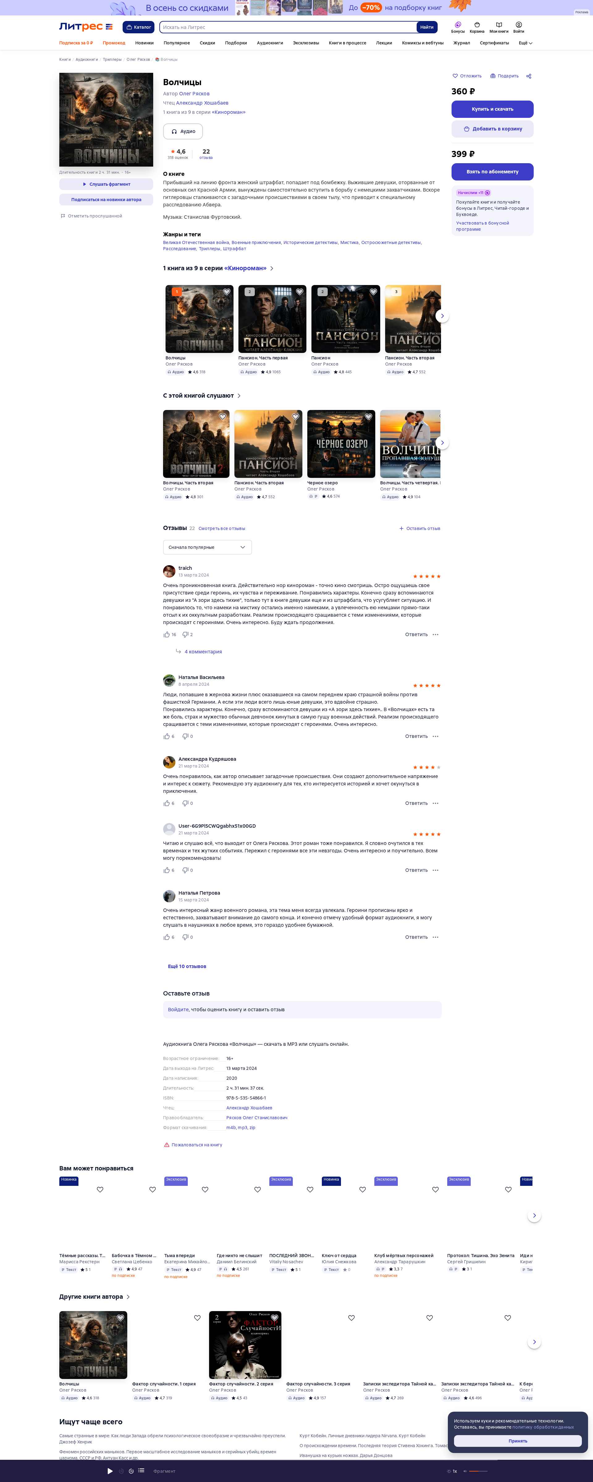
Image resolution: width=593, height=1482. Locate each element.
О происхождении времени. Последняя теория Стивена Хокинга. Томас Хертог (382, 1445)
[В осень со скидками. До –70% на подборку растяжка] (296, 7)
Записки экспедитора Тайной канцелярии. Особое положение (400, 1384)
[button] (178, 153)
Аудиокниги (270, 43)
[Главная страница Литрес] (86, 27)
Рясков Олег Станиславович (257, 1117)
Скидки (207, 43)
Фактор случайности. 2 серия (241, 1384)
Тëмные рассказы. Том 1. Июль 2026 (83, 1255)
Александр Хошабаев (249, 1108)
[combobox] (288, 27)
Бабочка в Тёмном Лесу (135, 1255)
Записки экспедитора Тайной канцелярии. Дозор (478, 1384)
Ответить (416, 634)
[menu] (207, 547)
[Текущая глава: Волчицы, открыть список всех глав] (141, 1470)
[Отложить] (226, 292)
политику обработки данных (543, 1427)
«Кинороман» (229, 112)
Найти (427, 27)
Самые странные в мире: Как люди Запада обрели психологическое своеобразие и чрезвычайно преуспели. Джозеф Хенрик (172, 1439)
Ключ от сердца (339, 1255)
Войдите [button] (178, 1009)
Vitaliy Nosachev (286, 1262)
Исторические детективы (311, 242)
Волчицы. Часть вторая (188, 483)
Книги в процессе (347, 43)
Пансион (320, 358)
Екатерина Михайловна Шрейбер (188, 1262)
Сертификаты (494, 43)
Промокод (114, 43)
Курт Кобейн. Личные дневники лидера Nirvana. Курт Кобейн (362, 1436)
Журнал (461, 43)
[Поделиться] (530, 76)
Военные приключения (256, 242)
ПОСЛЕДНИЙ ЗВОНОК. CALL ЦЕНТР (293, 1255)
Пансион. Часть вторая (410, 358)
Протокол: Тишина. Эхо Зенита (481, 1255)
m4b (231, 1127)
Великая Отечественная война (196, 242)
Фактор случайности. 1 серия (164, 1384)
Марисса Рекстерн (79, 1262)
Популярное (177, 43)
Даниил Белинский (236, 1262)
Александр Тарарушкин (399, 1262)
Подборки (236, 43)
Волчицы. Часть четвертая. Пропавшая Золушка (414, 483)
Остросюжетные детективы (391, 242)
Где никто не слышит (239, 1255)
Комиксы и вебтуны (423, 43)
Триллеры (210, 248)
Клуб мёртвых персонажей (404, 1255)
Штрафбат (234, 248)
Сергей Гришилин (466, 1262)
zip (253, 1127)
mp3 (242, 1127)
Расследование (179, 248)
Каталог (142, 27)
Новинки (144, 43)
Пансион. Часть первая (263, 358)
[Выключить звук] (465, 1471)
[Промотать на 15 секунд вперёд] (131, 1471)
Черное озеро (322, 483)
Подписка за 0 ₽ (76, 43)
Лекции (384, 43)
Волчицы (175, 358)
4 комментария (203, 651)
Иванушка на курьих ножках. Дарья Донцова (346, 1455)
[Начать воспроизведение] (110, 1471)
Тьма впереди (179, 1255)
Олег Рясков (179, 364)
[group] (302, 571)
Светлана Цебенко (132, 1262)
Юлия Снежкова (339, 1262)
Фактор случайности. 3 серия (319, 1384)
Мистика (349, 242)
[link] (294, 568)
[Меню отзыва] (435, 634)
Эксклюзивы (306, 43)
